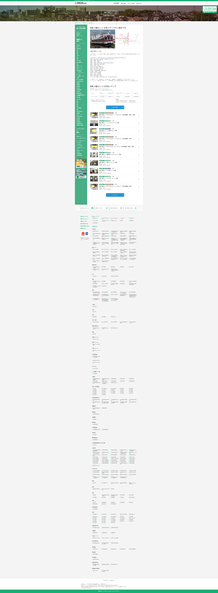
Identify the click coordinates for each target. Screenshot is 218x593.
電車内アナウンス (80, 150)
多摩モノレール (79, 65)
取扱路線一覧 (94, 226)
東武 (77, 53)
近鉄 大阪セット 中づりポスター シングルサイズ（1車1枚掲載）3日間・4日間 (117, 114)
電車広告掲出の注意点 (85, 226)
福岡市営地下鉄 (79, 123)
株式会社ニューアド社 (102, 591)
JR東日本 (78, 45)
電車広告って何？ (84, 221)
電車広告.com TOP (84, 216)
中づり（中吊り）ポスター (111, 93)
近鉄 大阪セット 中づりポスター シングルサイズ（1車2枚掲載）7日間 (115, 186)
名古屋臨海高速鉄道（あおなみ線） (99, 442)
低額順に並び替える (124, 100)
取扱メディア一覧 (95, 216)
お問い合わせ (138, 3)
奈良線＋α (101, 79)
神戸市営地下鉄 (79, 116)
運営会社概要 (105, 580)
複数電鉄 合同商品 (80, 125)
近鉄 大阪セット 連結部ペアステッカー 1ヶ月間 (110, 154)
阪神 (77, 102)
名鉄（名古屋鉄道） (80, 79)
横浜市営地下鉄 (79, 62)
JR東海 (78, 77)
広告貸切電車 (79, 153)
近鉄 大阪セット (102, 128)
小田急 (78, 55)
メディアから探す (131, 3)
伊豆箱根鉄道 (79, 89)
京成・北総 (79, 60)
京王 (77, 50)
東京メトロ (79, 46)
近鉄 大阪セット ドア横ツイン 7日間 (107, 170)
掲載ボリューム (79, 35)
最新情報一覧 (83, 228)
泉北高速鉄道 (79, 107)
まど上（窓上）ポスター (81, 140)
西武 (93, 314)
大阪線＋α (114, 79)
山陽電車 (78, 113)
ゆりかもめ (79, 74)
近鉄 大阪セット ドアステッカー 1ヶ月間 (108, 178)
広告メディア (79, 32)
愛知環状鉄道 (79, 93)
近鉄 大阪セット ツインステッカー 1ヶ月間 (109, 122)
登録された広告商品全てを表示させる (98, 100)
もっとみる (114, 194)
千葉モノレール (79, 69)
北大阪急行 (79, 121)
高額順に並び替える (132, 100)
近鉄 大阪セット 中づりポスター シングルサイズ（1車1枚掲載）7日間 (115, 138)
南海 (77, 106)
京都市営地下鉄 (79, 111)
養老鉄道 (94, 552)
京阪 (77, 104)
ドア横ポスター (79, 144)
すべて (93, 93)
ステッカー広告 (94, 96)
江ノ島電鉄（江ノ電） (81, 76)
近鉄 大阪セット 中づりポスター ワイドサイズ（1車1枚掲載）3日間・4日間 (116, 146)
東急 (77, 52)
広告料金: (117, 100)
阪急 (77, 101)
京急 (77, 57)
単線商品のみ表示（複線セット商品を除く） (99, 101)
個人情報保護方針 (111, 580)
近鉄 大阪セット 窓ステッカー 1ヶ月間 (108, 162)
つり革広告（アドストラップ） (103, 97)
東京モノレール (79, 67)
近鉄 (77, 109)
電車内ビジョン (79, 136)
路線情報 (78, 34)
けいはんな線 (107, 79)
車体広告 (78, 152)
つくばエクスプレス (80, 72)
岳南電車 (78, 86)
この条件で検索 (114, 107)
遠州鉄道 (78, 88)
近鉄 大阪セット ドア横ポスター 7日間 (108, 130)
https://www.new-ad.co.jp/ (86, 587)
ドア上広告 (79, 142)
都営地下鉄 (79, 48)
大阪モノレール (79, 114)
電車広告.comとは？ (84, 218)
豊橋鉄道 (94, 406)
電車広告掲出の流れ (84, 223)
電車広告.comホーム (78, 22)
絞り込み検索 (116, 3)
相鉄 (77, 64)
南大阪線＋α (119, 79)
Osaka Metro (79, 99)
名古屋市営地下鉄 (80, 81)
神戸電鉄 (78, 118)
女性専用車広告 (79, 155)
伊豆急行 (78, 91)
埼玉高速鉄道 (79, 70)
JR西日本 (78, 97)
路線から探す (123, 3)
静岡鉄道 (78, 84)
